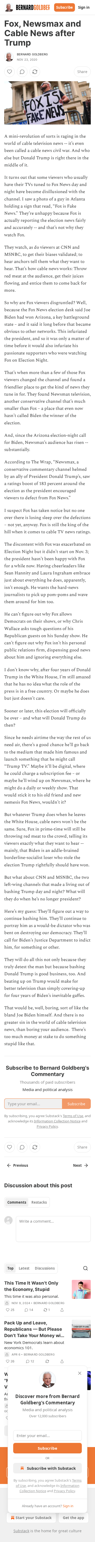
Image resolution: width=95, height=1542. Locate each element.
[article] (47, 1296)
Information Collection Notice (57, 1121)
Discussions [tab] (45, 1268)
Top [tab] (10, 1268)
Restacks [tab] (39, 1202)
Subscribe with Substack (51, 1468)
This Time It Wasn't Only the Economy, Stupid (31, 1286)
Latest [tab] (24, 1268)
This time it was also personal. (31, 1296)
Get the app (73, 1517)
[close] (79, 1373)
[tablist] (27, 1202)
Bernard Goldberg (32, 54)
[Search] (85, 1268)
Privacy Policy (64, 1490)
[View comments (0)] (22, 71)
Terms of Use (73, 1115)
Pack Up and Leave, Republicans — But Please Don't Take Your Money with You (34, 1329)
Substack (21, 1530)
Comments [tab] (16, 1202)
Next (77, 1165)
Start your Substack (34, 1517)
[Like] (9, 71)
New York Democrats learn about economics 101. (34, 1345)
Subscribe (64, 7)
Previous (20, 1165)
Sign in (84, 7)
